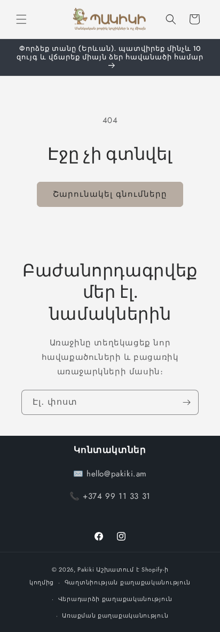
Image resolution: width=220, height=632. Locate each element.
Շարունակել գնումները (110, 194)
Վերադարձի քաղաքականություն (115, 599)
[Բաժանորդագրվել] (186, 402)
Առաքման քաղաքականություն (115, 615)
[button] (21, 19)
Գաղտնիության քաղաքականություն (128, 582)
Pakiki (85, 569)
